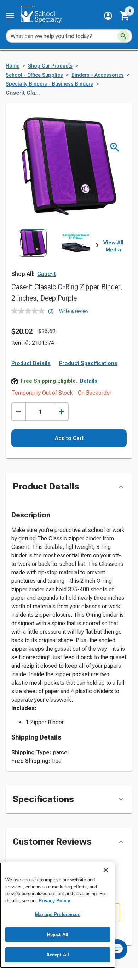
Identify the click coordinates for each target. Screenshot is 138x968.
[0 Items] (125, 15)
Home (12, 66)
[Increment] (61, 412)
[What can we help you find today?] (123, 36)
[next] (97, 246)
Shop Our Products (50, 66)
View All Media (113, 246)
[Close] (106, 870)
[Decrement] (18, 412)
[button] (108, 16)
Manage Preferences (57, 914)
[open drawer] (9, 15)
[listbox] (54, 256)
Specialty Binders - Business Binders (49, 84)
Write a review (73, 311)
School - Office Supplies (34, 75)
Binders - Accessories (97, 75)
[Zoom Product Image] (115, 147)
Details (89, 381)
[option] (32, 256)
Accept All (57, 954)
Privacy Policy (54, 900)
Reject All (57, 934)
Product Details (31, 363)
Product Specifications (88, 363)
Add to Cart (69, 438)
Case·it (46, 274)
